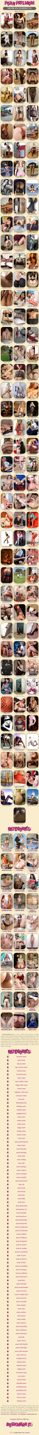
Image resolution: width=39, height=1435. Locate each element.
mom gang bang (21, 1206)
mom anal (21, 1138)
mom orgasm (21, 1305)
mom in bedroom (21, 1230)
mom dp (21, 1184)
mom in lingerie (21, 1241)
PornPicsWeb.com (32, 1414)
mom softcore (21, 1323)
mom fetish (21, 1198)
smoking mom (21, 1387)
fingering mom (21, 1103)
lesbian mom (21, 1131)
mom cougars (21, 1170)
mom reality (21, 1319)
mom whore (21, 1340)
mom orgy (21, 1309)
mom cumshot (21, 1177)
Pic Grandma (22, 1414)
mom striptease (21, 1330)
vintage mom (21, 1401)
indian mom (21, 1120)
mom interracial (21, 1277)
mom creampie (21, 1174)
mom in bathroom (21, 1227)
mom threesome (21, 1333)
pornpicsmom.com (19, 1432)
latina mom (21, 1124)
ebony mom (21, 1088)
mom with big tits (21, 1344)
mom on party (21, 1298)
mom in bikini (21, 1234)
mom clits (21, 1163)
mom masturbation (21, 1287)
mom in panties (21, 1248)
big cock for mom (21, 1067)
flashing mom (21, 1106)
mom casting (21, 1159)
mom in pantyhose (21, 1252)
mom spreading (21, 1326)
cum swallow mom (21, 1081)
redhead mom (21, 1365)
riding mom (21, 1369)
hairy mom (21, 1117)
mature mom (21, 1135)
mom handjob (21, 1213)
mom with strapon (21, 1351)
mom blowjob (21, 1149)
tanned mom (21, 1394)
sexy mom (21, 1376)
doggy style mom (21, 1085)
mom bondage (21, 1152)
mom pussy (21, 1316)
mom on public (21, 1301)
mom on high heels (21, 1294)
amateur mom (21, 1056)
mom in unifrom (21, 1273)
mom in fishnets (21, 1238)
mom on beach (21, 1291)
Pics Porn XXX (5, 1414)
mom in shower (21, 1259)
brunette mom (21, 1074)
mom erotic (21, 1188)
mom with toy (21, 1355)
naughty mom (21, 1358)
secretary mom (21, 1372)
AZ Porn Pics (13, 1414)
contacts (27, 1432)
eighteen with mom (21, 1092)
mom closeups (21, 1167)
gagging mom (21, 1113)
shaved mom (21, 1380)
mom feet (21, 1195)
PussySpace (13, 1419)
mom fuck (21, 1202)
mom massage (21, 1284)
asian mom (21, 1060)
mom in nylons (21, 1245)
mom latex (21, 1280)
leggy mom (21, 1127)
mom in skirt (21, 1262)
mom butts (21, 1156)
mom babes (21, 1145)
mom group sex (21, 1209)
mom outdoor (21, 1312)
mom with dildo (21, 1348)
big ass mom (21, 1064)
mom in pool (21, 1255)
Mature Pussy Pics (19, 11)
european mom (21, 1096)
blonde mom (21, 1071)
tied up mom (21, 1397)
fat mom (21, 1099)
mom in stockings (21, 1266)
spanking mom (21, 1390)
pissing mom (21, 1362)
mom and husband (21, 1142)
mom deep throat (21, 1181)
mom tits (21, 1337)
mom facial (21, 1191)
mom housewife (21, 1223)
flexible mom (21, 1110)
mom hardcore (21, 1216)
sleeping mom (21, 1383)
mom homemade (21, 1220)
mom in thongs (21, 1269)
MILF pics (20, 1419)
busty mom (21, 1078)
